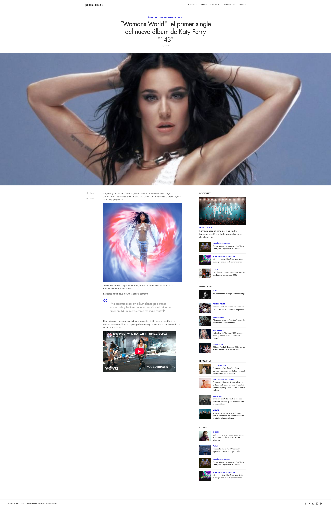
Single (180, 17)
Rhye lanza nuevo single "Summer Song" (229, 294)
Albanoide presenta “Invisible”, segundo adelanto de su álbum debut (229, 321)
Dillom (216, 432)
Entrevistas (192, 4)
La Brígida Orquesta (221, 243)
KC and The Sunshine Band (224, 256)
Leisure (216, 410)
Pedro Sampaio (205, 228)
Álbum (150, 17)
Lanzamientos (229, 4)
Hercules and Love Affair (223, 379)
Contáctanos (31, 504)
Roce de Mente (219, 304)
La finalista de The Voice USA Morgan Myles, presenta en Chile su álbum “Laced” (228, 335)
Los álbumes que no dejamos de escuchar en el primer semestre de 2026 (229, 274)
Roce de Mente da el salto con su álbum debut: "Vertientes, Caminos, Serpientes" (229, 308)
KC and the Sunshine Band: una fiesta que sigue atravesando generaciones (228, 260)
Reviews (204, 4)
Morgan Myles (219, 330)
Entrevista (217, 396)
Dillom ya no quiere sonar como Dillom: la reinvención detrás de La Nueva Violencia (228, 437)
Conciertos (215, 4)
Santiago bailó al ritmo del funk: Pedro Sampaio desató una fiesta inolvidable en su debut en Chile (220, 234)
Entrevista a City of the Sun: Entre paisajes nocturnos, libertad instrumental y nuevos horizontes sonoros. (229, 371)
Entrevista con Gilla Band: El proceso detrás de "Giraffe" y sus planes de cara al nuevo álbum (228, 401)
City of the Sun (219, 365)
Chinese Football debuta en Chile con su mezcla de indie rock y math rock (229, 348)
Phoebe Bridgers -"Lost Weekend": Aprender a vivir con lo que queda (226, 450)
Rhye (215, 291)
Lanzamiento (170, 17)
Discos (216, 269)
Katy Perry (159, 17)
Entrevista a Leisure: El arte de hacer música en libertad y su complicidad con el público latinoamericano (228, 415)
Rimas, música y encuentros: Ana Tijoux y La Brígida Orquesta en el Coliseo (229, 247)
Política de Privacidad (47, 504)
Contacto (242, 4)
